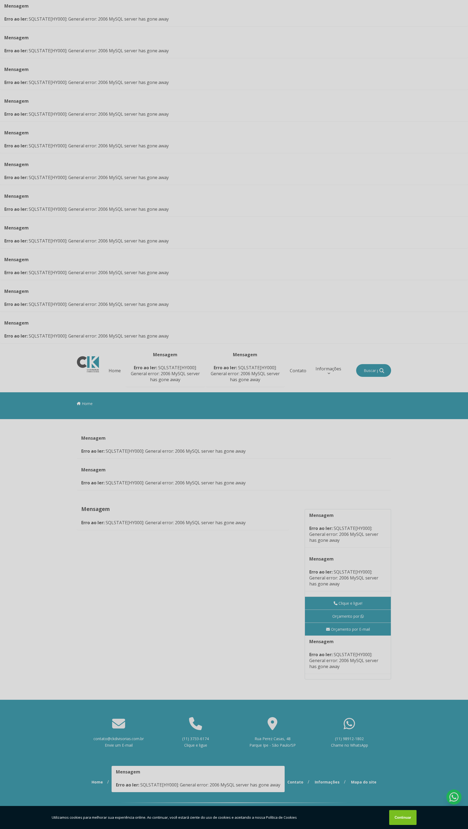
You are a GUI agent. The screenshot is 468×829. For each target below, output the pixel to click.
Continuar (403, 817)
